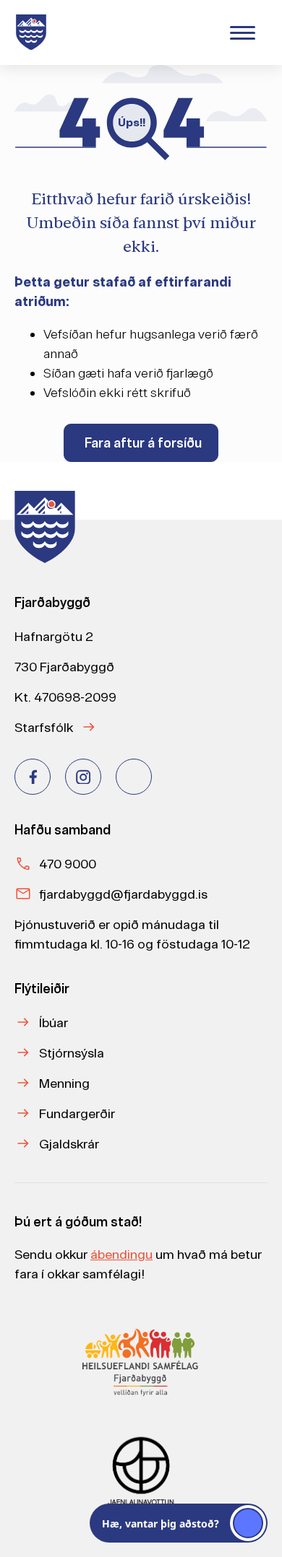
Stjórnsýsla (71, 1052)
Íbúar (53, 1022)
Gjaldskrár (69, 1143)
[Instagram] (83, 777)
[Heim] (34, 32)
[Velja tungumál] (196, 31)
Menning (64, 1083)
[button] (179, 1523)
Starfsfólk (43, 727)
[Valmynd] (242, 32)
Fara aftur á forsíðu (143, 442)
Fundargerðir (77, 1113)
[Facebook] (32, 777)
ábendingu (121, 1254)
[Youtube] (134, 777)
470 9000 (67, 863)
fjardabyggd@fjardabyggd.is (123, 894)
